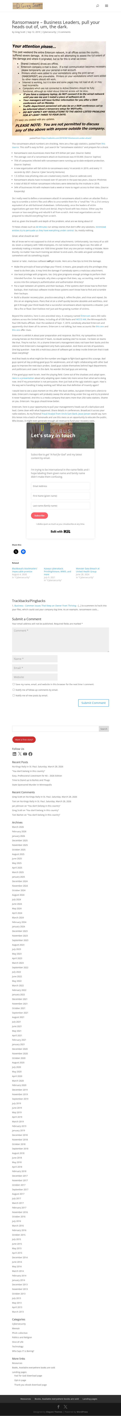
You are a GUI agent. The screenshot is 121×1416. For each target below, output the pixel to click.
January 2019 (18, 1130)
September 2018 (20, 1148)
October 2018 (18, 1144)
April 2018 (17, 1166)
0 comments (64, 32)
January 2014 (18, 1280)
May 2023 (17, 953)
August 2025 (18, 854)
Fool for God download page (28, 1375)
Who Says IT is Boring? (23, 1351)
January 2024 (18, 926)
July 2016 (16, 1221)
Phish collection (20, 1333)
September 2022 (20, 967)
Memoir (16, 1328)
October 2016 (18, 1216)
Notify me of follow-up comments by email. (37, 690)
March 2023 (18, 962)
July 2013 (16, 1298)
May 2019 (17, 1112)
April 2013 (17, 1307)
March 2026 (18, 826)
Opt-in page (20, 1380)
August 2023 (18, 944)
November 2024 (20, 885)
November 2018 (20, 1139)
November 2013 (20, 1289)
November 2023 (20, 935)
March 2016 (18, 1225)
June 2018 (17, 1157)
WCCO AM (81, 319)
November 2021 (20, 1003)
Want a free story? (24, 739)
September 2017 (20, 1189)
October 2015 (18, 1234)
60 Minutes (41, 226)
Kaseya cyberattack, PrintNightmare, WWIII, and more (57, 571)
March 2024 (18, 917)
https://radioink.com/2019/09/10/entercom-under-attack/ (66, 138)
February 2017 (19, 1207)
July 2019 (16, 1103)
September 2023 (20, 940)
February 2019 (19, 1126)
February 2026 (19, 831)
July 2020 (16, 1067)
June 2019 (17, 1107)
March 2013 (18, 1311)
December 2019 (20, 1089)
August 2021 (18, 1017)
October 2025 (18, 849)
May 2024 (17, 908)
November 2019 (20, 1094)
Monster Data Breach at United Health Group (87, 570)
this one (99, 326)
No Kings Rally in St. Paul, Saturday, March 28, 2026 (37, 766)
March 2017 (18, 1203)
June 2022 (17, 976)
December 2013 (20, 1284)
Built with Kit (60, 531)
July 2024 (16, 899)
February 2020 (19, 1085)
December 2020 (20, 1049)
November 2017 (20, 1180)
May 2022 (17, 981)
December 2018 (20, 1135)
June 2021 (17, 1026)
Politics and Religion (22, 1337)
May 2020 (17, 1071)
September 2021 (20, 1012)
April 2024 (17, 913)
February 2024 (19, 922)
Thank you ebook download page (30, 1384)
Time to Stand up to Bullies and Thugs (31, 780)
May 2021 (17, 1030)
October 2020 (18, 1058)
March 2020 (18, 1080)
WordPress (82, 1411)
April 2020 (17, 1076)
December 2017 (20, 1175)
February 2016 (19, 1230)
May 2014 (17, 1266)
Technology (17, 1346)
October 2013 (18, 1293)
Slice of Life (17, 1342)
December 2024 (20, 881)
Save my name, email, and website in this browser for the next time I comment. (55, 684)
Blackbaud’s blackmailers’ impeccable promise (24, 570)
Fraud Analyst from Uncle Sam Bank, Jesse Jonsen (66, 413)
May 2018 (17, 1162)
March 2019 (18, 1121)
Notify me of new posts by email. (32, 695)
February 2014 (19, 1275)
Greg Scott (20, 32)
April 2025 (17, 867)
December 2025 (20, 840)
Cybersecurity (49, 32)
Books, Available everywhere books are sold (33, 1367)
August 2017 (18, 1193)
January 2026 (18, 836)
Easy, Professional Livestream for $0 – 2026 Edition (37, 775)
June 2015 (17, 1243)
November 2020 (20, 1053)
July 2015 (16, 1239)
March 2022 (18, 985)
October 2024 (18, 890)
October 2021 (18, 1008)
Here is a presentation (23, 378)
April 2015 (17, 1252)
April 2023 (17, 958)
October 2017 (18, 1185)
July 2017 (16, 1198)
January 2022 (18, 994)
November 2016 (20, 1212)
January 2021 (18, 1044)
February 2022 (19, 990)
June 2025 (17, 858)
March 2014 (18, 1271)
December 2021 (20, 999)
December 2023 (20, 931)
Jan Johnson (18, 805)
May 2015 (17, 1248)
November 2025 (20, 845)
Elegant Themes (54, 1411)
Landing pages (19, 1372)
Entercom (86, 315)
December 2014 (20, 1257)
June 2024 (17, 903)
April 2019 (17, 1117)
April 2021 (17, 1035)
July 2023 (16, 949)
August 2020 (18, 1062)
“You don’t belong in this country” (28, 771)
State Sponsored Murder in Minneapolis (32, 784)
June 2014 (17, 1261)
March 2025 (18, 872)
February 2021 (19, 1039)
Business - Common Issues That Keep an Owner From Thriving (45, 605)
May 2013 (17, 1302)
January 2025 (18, 876)
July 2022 (16, 971)
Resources (17, 1363)
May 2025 (17, 863)
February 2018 (19, 1171)
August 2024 (18, 894)
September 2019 (20, 1098)
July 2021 (16, 1021)
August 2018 (18, 1153)
